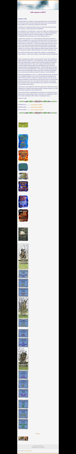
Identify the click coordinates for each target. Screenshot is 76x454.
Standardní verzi (29, 450)
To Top (57, 451)
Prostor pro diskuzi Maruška (37, 109)
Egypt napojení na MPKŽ (36, 104)
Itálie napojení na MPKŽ (36, 107)
